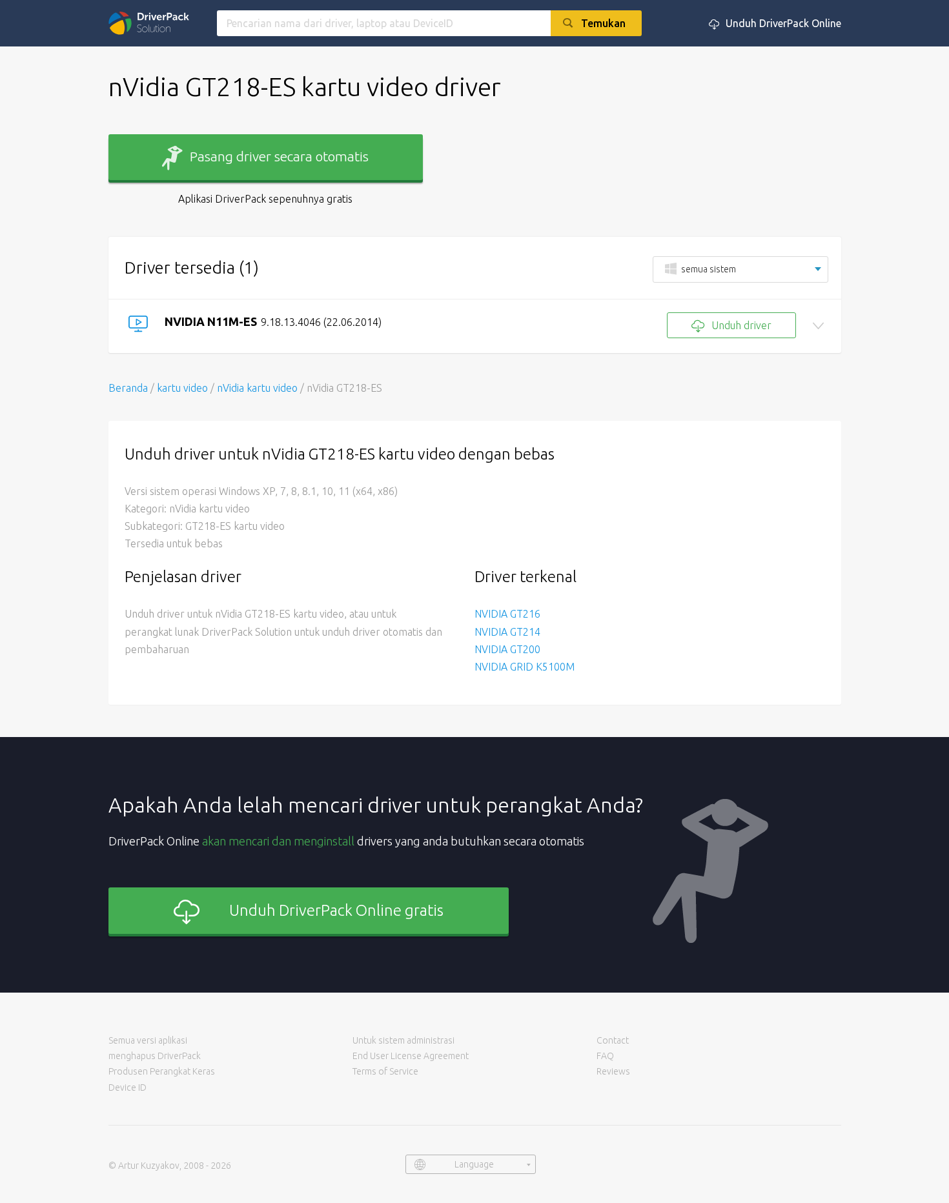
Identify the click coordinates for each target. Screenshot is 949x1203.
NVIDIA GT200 (507, 649)
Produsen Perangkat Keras (161, 1071)
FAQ (605, 1056)
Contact (613, 1040)
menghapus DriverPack (154, 1056)
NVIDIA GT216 (507, 614)
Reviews (613, 1071)
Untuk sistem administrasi (403, 1040)
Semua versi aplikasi (147, 1040)
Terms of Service (385, 1071)
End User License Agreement (410, 1056)
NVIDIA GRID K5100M (524, 666)
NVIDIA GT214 (507, 632)
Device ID (127, 1087)
